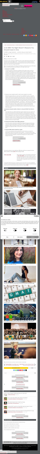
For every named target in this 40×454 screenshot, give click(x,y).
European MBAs (5, 16)
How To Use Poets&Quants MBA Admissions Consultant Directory (14, 422)
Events (22, 28)
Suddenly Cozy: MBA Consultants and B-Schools (11, 427)
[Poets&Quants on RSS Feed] (26, 35)
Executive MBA (24, 31)
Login (36, 36)
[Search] (13, 21)
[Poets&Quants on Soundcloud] (36, 35)
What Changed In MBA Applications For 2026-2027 (17, 393)
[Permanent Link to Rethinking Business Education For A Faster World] (20, 331)
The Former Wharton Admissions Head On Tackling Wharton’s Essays (21, 410)
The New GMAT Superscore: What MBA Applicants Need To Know (20, 406)
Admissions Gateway (11, 394)
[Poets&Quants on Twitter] (24, 35)
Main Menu (4, 11)
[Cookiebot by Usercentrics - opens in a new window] (34, 216)
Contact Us (22, 34)
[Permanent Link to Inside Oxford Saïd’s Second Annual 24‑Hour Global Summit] (20, 350)
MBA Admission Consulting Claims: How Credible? (12, 425)
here (14, 151)
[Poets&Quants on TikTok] (26, 370)
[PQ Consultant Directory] (20, 384)
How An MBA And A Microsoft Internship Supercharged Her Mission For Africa (19, 321)
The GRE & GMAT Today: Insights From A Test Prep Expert (15, 302)
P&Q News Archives (12, 445)
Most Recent (4, 13)
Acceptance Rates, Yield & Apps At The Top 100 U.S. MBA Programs (16, 207)
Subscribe (32, 36)
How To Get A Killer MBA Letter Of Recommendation (17, 397)
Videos (22, 29)
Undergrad (23, 32)
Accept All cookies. (5, 4)
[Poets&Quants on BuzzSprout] (16, 370)
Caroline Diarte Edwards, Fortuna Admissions (15, 407)
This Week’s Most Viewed (7, 14)
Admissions (4, 12)
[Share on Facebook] (4, 56)
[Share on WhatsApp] (12, 56)
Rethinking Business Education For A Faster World (13, 340)
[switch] (15, 230)
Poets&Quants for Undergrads (29, 442)
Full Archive (23, 33)
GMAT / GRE (4, 15)
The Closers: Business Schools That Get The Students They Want (27, 365)
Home (3, 10)
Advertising (14, 34)
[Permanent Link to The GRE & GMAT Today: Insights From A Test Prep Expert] (20, 293)
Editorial (17, 34)
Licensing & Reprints (26, 445)
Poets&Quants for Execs (17, 442)
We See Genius (24, 443)
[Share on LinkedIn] (10, 56)
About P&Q (6, 445)
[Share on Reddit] (14, 56)
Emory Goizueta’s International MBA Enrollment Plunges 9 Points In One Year (19, 245)
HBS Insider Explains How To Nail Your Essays (16, 402)
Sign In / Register (27, 446)
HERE (27, 165)
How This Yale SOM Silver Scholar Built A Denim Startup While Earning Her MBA (19, 283)
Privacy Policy (8, 34)
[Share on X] (6, 56)
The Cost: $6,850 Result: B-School (9, 429)
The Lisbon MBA (21, 155)
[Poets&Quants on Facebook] (28, 35)
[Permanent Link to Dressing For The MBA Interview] (20, 255)
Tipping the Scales (17, 443)
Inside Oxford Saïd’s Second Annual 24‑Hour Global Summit (15, 359)
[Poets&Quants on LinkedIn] (34, 35)
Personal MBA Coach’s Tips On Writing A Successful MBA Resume (12, 365)
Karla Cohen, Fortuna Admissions (13, 403)
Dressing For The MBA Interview (10, 264)
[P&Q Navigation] (20, 8)
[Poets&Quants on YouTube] (32, 35)
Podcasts (23, 30)
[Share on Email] (8, 56)
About (4, 34)
